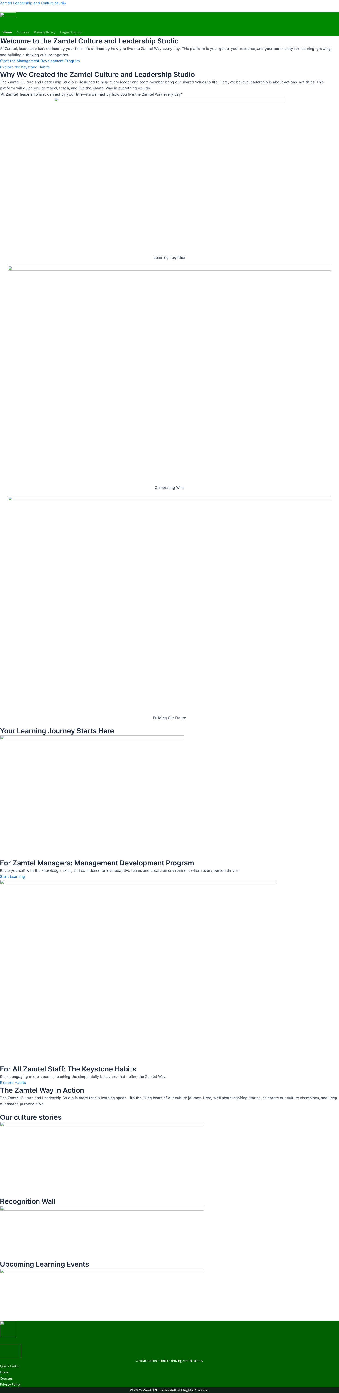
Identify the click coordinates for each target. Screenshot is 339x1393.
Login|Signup (71, 32)
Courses (22, 32)
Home (7, 32)
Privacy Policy (45, 32)
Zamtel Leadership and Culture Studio (33, 3)
